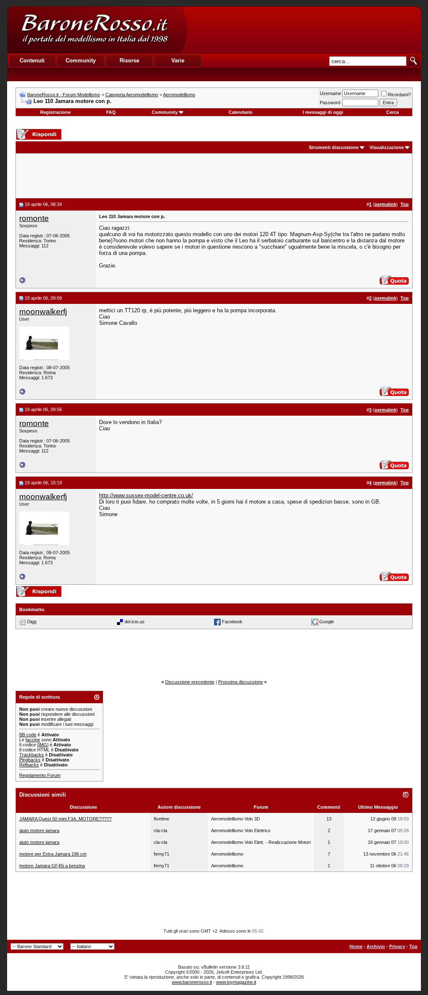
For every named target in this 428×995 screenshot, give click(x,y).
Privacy (397, 946)
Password (330, 102)
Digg (31, 621)
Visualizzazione (386, 147)
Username (330, 93)
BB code (27, 734)
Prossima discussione (240, 681)
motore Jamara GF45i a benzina (52, 865)
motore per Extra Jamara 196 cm (53, 853)
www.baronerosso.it (192, 982)
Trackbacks (31, 754)
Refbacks (29, 764)
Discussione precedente (189, 681)
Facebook (232, 621)
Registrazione (55, 112)
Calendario (240, 112)
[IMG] (42, 744)
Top (413, 946)
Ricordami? (399, 94)
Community (165, 112)
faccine (32, 739)
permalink (385, 204)
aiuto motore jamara (39, 830)
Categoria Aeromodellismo (131, 94)
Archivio (376, 946)
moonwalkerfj (43, 311)
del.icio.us (135, 621)
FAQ (111, 112)
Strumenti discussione (334, 147)
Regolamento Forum (40, 775)
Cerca (392, 112)
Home (355, 946)
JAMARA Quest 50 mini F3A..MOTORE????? (65, 818)
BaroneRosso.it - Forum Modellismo (63, 94)
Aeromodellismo (179, 94)
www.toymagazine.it (236, 982)
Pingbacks (30, 759)
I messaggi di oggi (323, 112)
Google (326, 621)
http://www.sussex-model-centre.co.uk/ (146, 495)
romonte (34, 218)
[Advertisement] (303, 29)
